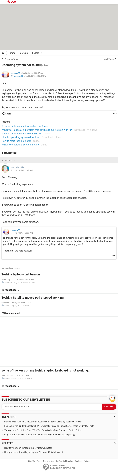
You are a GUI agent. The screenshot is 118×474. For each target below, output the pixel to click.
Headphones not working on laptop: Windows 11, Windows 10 (33, 452)
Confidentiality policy (64, 461)
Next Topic (109, 59)
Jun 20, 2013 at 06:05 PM (35, 76)
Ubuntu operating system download (21, 137)
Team (39, 461)
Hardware (23, 53)
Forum (11, 53)
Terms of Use (48, 461)
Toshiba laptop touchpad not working (22, 133)
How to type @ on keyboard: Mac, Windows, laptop (28, 448)
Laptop (35, 53)
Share (8, 113)
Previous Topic (11, 59)
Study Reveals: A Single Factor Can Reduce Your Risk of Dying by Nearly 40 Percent (43, 421)
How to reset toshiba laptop (16, 140)
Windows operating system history (20, 144)
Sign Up (31, 461)
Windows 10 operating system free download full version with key (37, 129)
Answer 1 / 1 (8, 160)
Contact (78, 461)
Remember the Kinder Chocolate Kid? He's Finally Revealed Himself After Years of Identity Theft (49, 426)
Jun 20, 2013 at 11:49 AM (22, 170)
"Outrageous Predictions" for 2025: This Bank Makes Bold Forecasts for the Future (43, 430)
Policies (86, 461)
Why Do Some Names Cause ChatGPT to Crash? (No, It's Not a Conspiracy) (39, 434)
